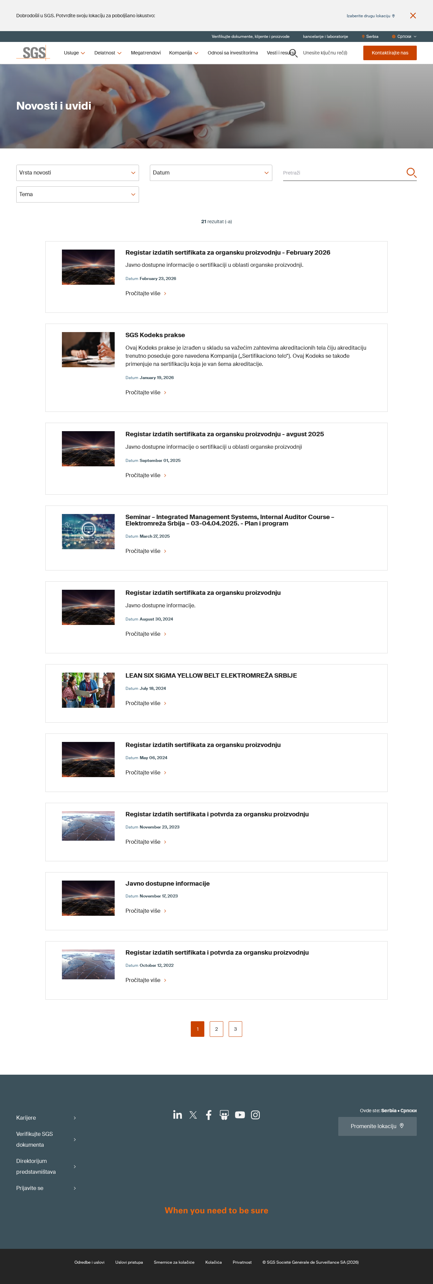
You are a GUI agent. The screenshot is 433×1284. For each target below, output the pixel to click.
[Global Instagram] (255, 1115)
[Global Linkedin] (178, 1115)
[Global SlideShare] (224, 1115)
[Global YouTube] (240, 1115)
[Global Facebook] (209, 1115)
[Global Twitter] (193, 1115)
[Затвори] (413, 15)
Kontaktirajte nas (390, 53)
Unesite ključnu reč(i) (325, 53)
